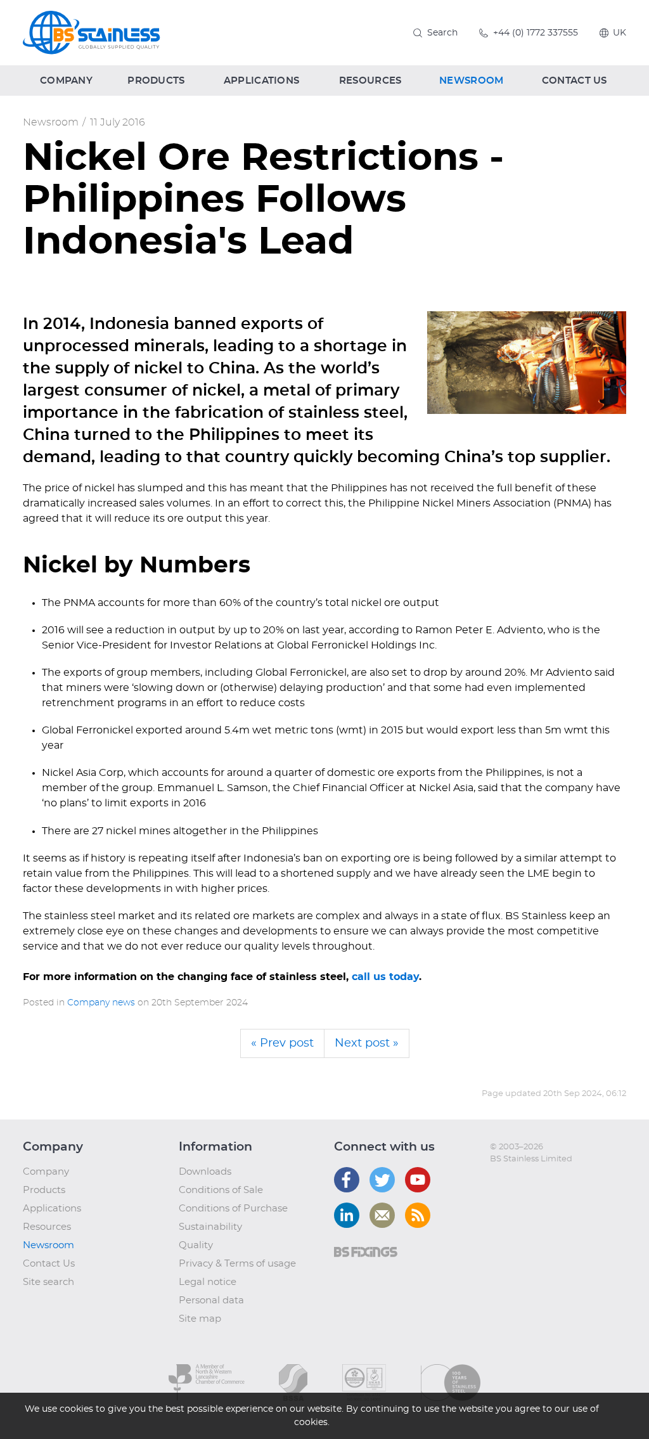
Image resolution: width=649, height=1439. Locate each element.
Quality (196, 1245)
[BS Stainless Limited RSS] (417, 1215)
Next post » (367, 1043)
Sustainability (210, 1227)
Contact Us (49, 1263)
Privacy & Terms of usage (237, 1263)
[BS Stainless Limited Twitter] (382, 1179)
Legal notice (207, 1282)
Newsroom (51, 122)
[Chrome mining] (526, 362)
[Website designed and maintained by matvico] (513, 1184)
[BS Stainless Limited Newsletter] (382, 1215)
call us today (385, 977)
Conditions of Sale (221, 1190)
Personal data (211, 1300)
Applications (52, 1208)
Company (46, 1172)
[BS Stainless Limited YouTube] (417, 1179)
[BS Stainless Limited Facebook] (346, 1179)
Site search (48, 1282)
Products (44, 1190)
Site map (200, 1319)
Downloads (205, 1172)
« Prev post (282, 1043)
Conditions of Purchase (233, 1208)
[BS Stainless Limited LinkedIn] (346, 1215)
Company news (101, 1002)
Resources (47, 1227)
